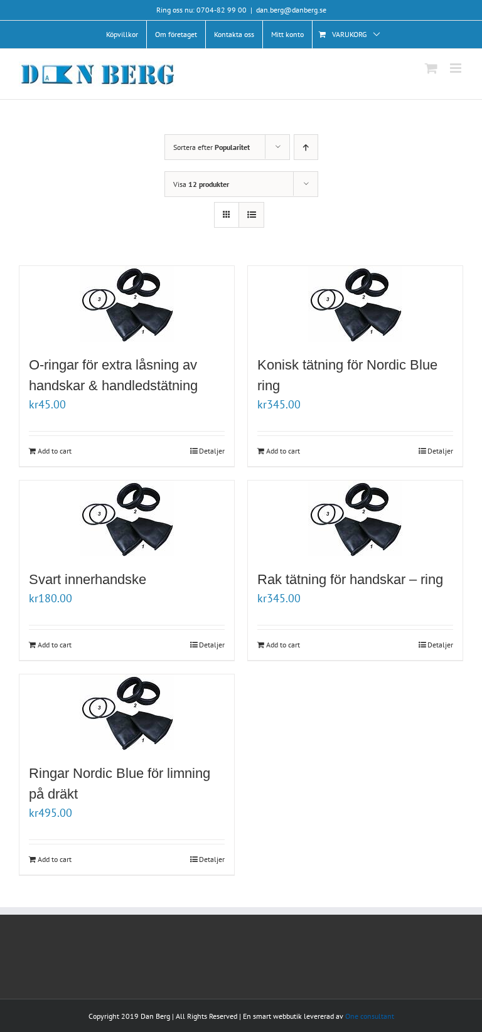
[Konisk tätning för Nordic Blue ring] (355, 304)
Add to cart (55, 450)
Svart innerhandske (87, 579)
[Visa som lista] (251, 215)
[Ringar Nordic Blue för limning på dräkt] (126, 712)
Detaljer (212, 450)
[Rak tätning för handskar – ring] (355, 518)
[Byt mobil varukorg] (431, 68)
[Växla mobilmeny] (456, 68)
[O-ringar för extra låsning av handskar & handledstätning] (126, 304)
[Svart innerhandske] (126, 518)
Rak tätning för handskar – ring (352, 579)
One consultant (369, 1016)
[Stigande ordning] (306, 147)
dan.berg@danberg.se (291, 9)
